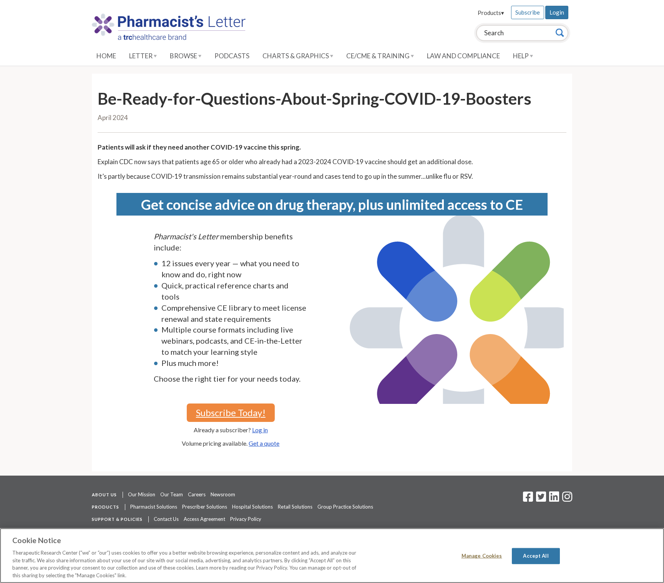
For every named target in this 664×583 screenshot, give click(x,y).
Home (106, 56)
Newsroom (223, 494)
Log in (260, 429)
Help (521, 56)
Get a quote (264, 443)
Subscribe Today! (231, 412)
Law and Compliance (463, 56)
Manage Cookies (481, 556)
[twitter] (540, 499)
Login (556, 12)
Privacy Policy (245, 519)
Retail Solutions (295, 507)
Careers (197, 494)
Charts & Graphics (296, 56)
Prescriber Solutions (204, 507)
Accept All (535, 556)
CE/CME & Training (378, 56)
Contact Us (166, 519)
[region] (332, 555)
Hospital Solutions (252, 507)
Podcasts (231, 56)
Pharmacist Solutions (153, 507)
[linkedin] (554, 499)
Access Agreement (204, 519)
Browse (184, 56)
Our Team (171, 494)
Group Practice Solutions (345, 507)
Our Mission (141, 494)
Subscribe (527, 12)
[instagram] (567, 499)
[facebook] (528, 499)
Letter (141, 56)
